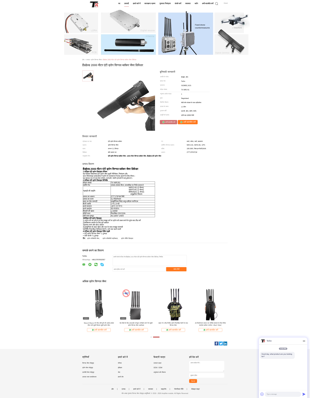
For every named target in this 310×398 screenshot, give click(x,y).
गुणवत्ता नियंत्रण (165, 3)
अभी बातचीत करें (207, 3)
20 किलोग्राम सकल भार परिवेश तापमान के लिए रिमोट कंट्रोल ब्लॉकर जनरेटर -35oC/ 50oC (210, 324)
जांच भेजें (176, 269)
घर (119, 3)
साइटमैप (163, 389)
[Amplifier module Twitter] (221, 343)
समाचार (188, 3)
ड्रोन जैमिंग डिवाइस (127, 238)
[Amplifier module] (94, 4)
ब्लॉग (196, 3)
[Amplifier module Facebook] (216, 343)
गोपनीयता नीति (178, 389)
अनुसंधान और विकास (160, 372)
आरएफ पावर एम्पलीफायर (89, 377)
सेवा (119, 372)
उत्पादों (126, 3)
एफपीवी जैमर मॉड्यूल (88, 372)
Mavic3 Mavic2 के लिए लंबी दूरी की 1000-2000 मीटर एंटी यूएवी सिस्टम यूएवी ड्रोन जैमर (99, 324)
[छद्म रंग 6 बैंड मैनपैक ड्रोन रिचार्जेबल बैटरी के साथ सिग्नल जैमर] (173, 303)
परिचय (120, 363)
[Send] (304, 394)
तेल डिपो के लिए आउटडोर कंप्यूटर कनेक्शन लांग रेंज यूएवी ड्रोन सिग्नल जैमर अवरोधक (136, 324)
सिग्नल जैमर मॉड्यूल (88, 363)
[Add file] (262, 394)
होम (113, 389)
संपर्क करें (178, 3)
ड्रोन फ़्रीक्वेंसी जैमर (93, 238)
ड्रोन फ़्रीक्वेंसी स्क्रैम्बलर (110, 238)
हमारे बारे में (136, 3)
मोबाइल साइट (195, 389)
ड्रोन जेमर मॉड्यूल (87, 368)
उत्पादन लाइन (157, 363)
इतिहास (120, 368)
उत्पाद (123, 389)
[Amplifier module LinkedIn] (225, 343)
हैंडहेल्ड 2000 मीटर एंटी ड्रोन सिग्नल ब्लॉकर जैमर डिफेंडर (119, 60)
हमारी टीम (121, 377)
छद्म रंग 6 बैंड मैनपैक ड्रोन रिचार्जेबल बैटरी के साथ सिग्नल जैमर (173, 324)
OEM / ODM (158, 368)
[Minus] (303, 341)
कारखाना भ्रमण (149, 3)
